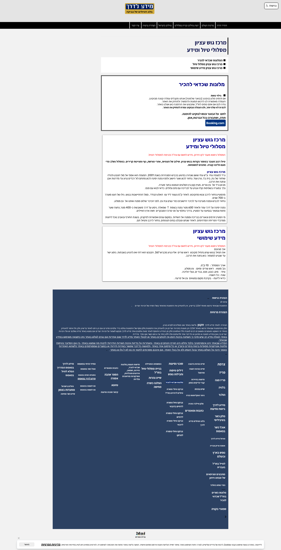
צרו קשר (135, 25)
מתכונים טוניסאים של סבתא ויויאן (215, 476)
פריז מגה (220, 380)
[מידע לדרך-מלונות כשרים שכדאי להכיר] (219, 500)
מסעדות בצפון (66, 390)
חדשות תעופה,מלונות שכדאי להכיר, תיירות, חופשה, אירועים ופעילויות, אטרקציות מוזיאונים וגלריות (130, 372)
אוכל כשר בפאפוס (219, 429)
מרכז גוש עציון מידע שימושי (206, 68)
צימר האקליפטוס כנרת (195, 395)
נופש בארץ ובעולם (219, 454)
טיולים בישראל (165, 25)
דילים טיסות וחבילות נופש (175, 372)
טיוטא (114, 385)
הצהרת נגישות (149, 25)
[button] (271, 6)
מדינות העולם (208, 25)
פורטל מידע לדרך (218, 438)
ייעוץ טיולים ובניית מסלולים (187, 25)
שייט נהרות (155, 378)
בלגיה (222, 387)
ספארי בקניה (218, 509)
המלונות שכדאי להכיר (209, 60)
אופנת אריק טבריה (217, 445)
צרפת (221, 364)
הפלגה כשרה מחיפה (154, 385)
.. (208, 298)
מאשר (26, 544)
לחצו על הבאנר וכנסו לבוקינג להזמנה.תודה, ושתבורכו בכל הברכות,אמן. (204, 116)
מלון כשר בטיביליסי (219, 418)
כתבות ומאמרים (194, 410)
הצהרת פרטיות (218, 312)
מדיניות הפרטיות (50, 544)
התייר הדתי (222, 25)
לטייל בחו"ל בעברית (219, 465)
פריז (222, 372)
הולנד (222, 395)
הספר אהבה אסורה (111, 376)
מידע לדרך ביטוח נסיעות (217, 407)
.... (223, 489)
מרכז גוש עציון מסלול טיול (207, 64)
